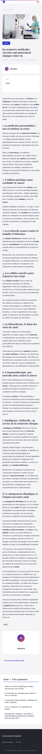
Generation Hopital (11, 735)
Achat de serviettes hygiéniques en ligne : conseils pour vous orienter (19, 687)
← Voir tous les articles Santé (13, 661)
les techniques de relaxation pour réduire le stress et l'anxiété (20, 694)
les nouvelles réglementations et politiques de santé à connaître (21, 701)
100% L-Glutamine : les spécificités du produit (18, 708)
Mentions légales (7, 742)
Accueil (4, 10)
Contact (18, 742)
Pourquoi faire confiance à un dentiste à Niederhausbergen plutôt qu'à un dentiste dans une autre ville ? (19, 716)
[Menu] (38, 1)
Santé (10, 10)
